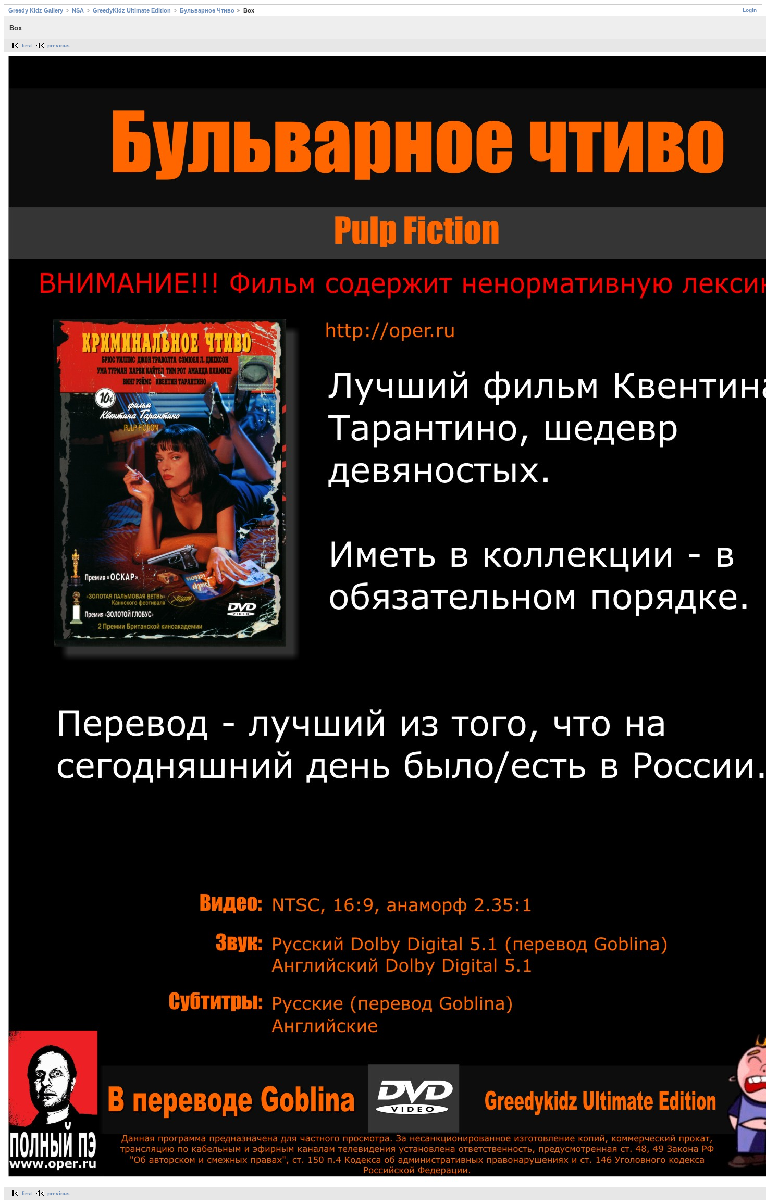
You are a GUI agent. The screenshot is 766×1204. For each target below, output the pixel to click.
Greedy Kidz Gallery (35, 10)
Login (750, 10)
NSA (78, 10)
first (27, 45)
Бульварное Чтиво (207, 10)
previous (58, 45)
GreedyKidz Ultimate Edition (132, 10)
